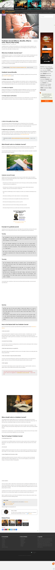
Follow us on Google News (9, 503)
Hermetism (45, 71)
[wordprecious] (34, 555)
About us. (22, 544)
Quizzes (50, 80)
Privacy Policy (49, 59)
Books (51, 66)
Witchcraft (43, 89)
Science (47, 82)
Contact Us (22, 543)
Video (41, 87)
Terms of (22, 538)
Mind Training (48, 77)
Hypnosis (51, 71)
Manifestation (4, 44)
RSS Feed (3, 545)
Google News (4, 538)
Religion (41, 82)
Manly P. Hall (49, 73)
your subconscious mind (25, 134)
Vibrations (49, 85)
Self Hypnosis (42, 84)
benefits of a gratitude (7, 75)
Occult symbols (42, 79)
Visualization (46, 87)
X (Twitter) (3, 542)
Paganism (47, 79)
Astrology (49, 66)
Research (44, 82)
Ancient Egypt (46, 66)
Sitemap (22, 545)
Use (24, 538)
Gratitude (41, 71)
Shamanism (46, 84)
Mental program (48, 75)
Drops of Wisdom (49, 68)
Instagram (3, 544)
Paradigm (51, 79)
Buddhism (41, 68)
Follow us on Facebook (9, 504)
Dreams (44, 68)
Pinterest (3, 543)
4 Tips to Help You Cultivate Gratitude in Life (18, 67)
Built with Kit (47, 61)
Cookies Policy (23, 542)
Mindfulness (43, 77)
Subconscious (42, 85)
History (49, 71)
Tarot (46, 85)
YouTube (3, 539)
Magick (45, 73)
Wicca (50, 87)
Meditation (42, 75)
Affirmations (42, 66)
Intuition (41, 73)
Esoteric (49, 69)
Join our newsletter (8, 501)
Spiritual (49, 84)
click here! (26, 501)
